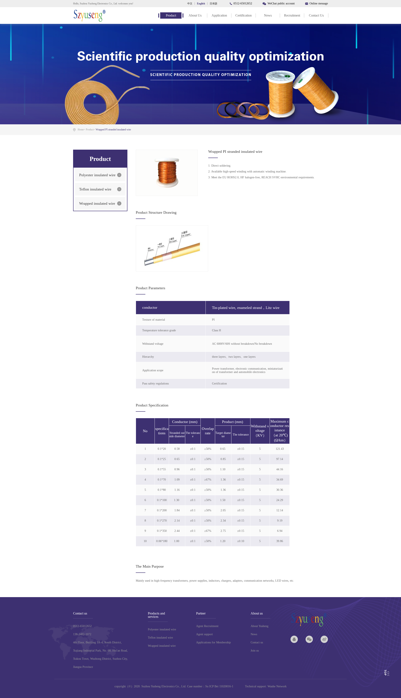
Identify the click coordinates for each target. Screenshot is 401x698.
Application (219, 15)
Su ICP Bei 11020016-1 (219, 686)
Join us (255, 650)
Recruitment (292, 15)
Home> (81, 129)
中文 (189, 3)
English (201, 3)
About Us (195, 15)
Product (171, 15)
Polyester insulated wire (97, 175)
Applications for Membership (213, 642)
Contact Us (316, 15)
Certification (243, 15)
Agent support (204, 634)
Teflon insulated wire (95, 189)
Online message (319, 3)
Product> (90, 129)
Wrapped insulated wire (97, 203)
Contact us (257, 642)
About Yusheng (259, 626)
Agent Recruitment (207, 626)
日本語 (213, 3)
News (268, 15)
